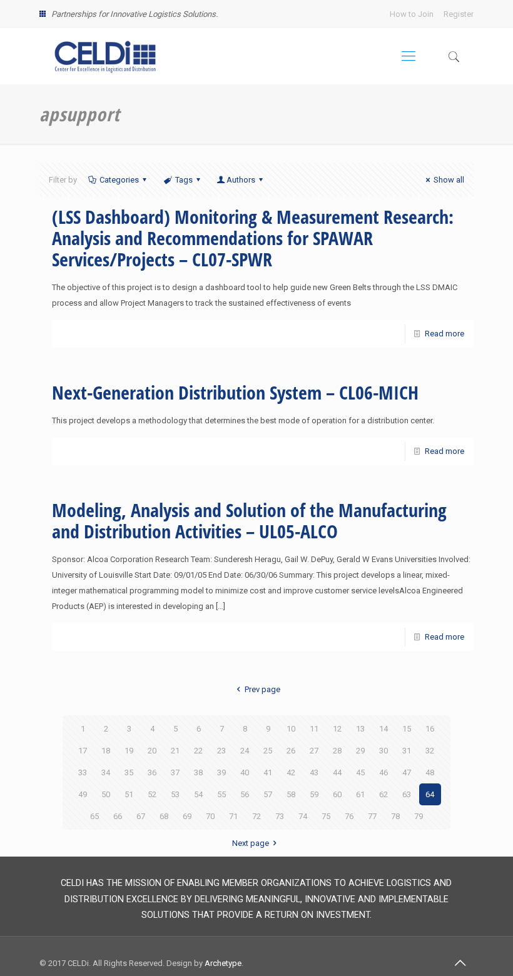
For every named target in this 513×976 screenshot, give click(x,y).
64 (429, 794)
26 (291, 750)
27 (314, 750)
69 (187, 816)
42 (291, 772)
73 (279, 816)
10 (291, 728)
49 (82, 794)
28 (337, 750)
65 (94, 816)
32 (429, 750)
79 (418, 816)
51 (128, 794)
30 (383, 750)
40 (244, 772)
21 (175, 750)
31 (406, 750)
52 (152, 794)
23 (221, 750)
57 (267, 794)
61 (360, 794)
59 (314, 794)
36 (152, 772)
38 (198, 772)
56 (244, 794)
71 (233, 816)
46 (383, 772)
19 (128, 750)
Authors (240, 179)
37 (175, 772)
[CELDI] (105, 56)
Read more (444, 333)
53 (175, 794)
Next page (250, 843)
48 (429, 772)
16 (429, 728)
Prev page (262, 689)
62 (383, 794)
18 (105, 750)
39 (221, 772)
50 (105, 794)
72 (256, 816)
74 (302, 816)
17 (82, 750)
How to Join (412, 14)
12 (337, 728)
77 (372, 816)
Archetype (223, 963)
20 (152, 750)
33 (82, 772)
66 (117, 816)
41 (267, 772)
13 (360, 728)
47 (406, 772)
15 (406, 728)
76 (349, 816)
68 (164, 816)
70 (210, 816)
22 (198, 750)
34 (105, 772)
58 (291, 794)
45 (360, 772)
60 (337, 794)
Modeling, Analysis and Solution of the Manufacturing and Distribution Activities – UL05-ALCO (249, 520)
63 (406, 794)
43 (314, 772)
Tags (184, 179)
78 (395, 816)
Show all (449, 179)
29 (360, 750)
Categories (119, 179)
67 (140, 816)
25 (267, 750)
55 (221, 794)
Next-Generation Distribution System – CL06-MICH (235, 392)
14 (383, 728)
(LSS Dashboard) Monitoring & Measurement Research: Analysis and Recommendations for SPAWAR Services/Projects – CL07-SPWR (253, 238)
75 (326, 816)
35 (128, 772)
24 (244, 750)
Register (459, 14)
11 (314, 728)
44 (337, 772)
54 (198, 794)
